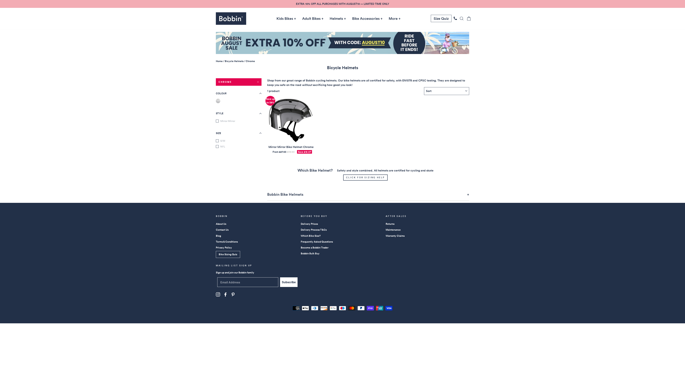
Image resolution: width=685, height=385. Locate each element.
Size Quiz (441, 18)
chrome (225, 81)
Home (219, 61)
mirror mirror (227, 121)
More (393, 18)
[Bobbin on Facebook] (225, 294)
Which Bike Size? (311, 236)
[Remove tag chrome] (218, 101)
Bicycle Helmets (234, 61)
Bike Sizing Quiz (228, 254)
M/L (222, 146)
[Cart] (467, 18)
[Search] (460, 18)
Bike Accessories (366, 18)
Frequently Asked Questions (317, 241)
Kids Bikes (284, 18)
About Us (221, 224)
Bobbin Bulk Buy (310, 253)
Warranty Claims (395, 236)
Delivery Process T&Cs (314, 230)
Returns (390, 224)
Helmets (336, 18)
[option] (342, 4)
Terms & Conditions (227, 241)
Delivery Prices (309, 224)
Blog (218, 236)
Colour (221, 93)
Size (218, 133)
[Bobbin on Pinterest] (233, 294)
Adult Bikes (311, 18)
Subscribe (289, 282)
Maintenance (393, 230)
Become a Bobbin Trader (314, 247)
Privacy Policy (224, 247)
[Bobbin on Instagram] (218, 294)
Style (219, 113)
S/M (222, 141)
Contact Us (222, 230)
